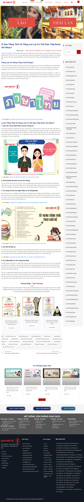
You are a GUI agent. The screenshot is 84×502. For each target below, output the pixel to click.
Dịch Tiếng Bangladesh (72, 230)
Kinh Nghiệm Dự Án (27, 462)
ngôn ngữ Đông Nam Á (26, 344)
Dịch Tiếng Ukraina (71, 168)
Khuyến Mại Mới (5, 463)
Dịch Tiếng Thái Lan (72, 102)
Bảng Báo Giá (25, 450)
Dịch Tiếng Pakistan (72, 212)
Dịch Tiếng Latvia (71, 264)
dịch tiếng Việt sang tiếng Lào (42, 338)
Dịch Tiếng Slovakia (72, 191)
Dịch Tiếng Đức (70, 93)
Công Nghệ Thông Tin (48, 455)
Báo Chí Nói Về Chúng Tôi (7, 456)
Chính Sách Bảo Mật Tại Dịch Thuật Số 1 (31, 471)
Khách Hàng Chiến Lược (27, 457)
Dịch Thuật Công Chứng (27, 446)
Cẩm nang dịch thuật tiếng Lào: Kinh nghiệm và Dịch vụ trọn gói (43, 50)
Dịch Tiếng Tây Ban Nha (73, 119)
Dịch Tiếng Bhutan (71, 234)
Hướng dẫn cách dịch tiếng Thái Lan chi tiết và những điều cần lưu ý (27, 257)
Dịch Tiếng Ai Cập (71, 238)
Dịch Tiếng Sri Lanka (72, 282)
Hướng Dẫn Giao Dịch (27, 452)
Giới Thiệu (4, 451)
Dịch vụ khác (48, 2)
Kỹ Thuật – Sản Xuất (48, 462)
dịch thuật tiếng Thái (36, 336)
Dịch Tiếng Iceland (71, 251)
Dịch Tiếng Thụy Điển (72, 142)
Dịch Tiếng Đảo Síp (71, 316)
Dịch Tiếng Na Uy (71, 182)
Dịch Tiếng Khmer (71, 204)
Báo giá (33, 1)
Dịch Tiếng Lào (70, 106)
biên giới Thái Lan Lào (10, 336)
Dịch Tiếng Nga (70, 97)
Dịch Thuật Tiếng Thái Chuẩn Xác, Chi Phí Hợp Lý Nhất (24, 177)
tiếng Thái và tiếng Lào (52, 344)
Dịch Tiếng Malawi (71, 303)
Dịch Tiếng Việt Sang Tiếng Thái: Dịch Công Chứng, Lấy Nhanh (26, 119)
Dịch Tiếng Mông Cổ (72, 208)
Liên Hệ (65, 2)
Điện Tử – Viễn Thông (48, 469)
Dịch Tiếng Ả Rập (71, 123)
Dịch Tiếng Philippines (72, 146)
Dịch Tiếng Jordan (71, 256)
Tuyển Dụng (4, 460)
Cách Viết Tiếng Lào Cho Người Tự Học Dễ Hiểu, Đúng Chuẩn (32, 389)
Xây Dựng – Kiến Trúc (48, 466)
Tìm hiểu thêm (11, 328)
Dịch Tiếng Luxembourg (73, 290)
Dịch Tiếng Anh (70, 67)
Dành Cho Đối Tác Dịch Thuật (28, 469)
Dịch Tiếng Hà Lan (71, 159)
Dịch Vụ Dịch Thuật (26, 443)
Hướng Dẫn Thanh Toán (27, 455)
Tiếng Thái (4, 53)
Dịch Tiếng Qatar (71, 321)
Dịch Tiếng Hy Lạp (71, 260)
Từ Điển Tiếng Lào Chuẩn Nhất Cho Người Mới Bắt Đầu (70, 389)
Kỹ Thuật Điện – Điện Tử (48, 473)
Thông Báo (4, 467)
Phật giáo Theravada (39, 344)
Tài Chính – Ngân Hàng (48, 471)
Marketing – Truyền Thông (47, 476)
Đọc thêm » (9, 395)
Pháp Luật (46, 446)
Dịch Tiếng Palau (71, 312)
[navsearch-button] (78, 2)
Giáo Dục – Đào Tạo (48, 464)
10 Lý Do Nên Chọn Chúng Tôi (28, 464)
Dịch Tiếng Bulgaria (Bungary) (71, 128)
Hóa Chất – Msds (47, 457)
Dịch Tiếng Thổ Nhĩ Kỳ (72, 186)
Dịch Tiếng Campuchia (72, 110)
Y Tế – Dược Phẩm (47, 459)
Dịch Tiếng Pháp (71, 88)
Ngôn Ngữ (58, 2)
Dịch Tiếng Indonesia (72, 150)
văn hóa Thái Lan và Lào (8, 346)
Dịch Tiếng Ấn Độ (71, 221)
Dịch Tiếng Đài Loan (72, 75)
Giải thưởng (4, 453)
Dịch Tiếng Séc (70, 137)
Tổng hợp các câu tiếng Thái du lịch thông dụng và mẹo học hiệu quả (27, 243)
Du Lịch (45, 443)
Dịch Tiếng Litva (71, 269)
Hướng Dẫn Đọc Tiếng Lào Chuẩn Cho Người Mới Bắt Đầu (51, 389)
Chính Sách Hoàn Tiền (27, 459)
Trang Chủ (24, 2)
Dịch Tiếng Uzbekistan (72, 217)
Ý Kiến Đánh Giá (5, 465)
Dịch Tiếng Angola (71, 243)
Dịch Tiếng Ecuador (72, 247)
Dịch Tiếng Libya (71, 286)
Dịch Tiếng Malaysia (72, 155)
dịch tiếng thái (14, 338)
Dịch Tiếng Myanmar (72, 163)
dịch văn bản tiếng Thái (28, 341)
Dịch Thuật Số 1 (46, 57)
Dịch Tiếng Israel (71, 195)
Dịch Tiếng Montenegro (72, 308)
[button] (42, 399)
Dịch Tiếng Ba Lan (71, 133)
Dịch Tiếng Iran (70, 199)
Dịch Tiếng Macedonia (72, 295)
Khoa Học (46, 448)
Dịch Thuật (40, 1)
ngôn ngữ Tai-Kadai (13, 344)
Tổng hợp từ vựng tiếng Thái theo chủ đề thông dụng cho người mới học (29, 202)
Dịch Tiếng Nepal (71, 225)
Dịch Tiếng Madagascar (72, 299)
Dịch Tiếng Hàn (70, 84)
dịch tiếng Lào (47, 336)
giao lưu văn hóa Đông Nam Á (43, 341)
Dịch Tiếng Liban (71, 277)
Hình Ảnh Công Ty (5, 458)
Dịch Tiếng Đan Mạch (72, 172)
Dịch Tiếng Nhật (71, 80)
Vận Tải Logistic (47, 452)
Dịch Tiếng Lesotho (71, 273)
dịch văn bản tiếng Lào (14, 341)
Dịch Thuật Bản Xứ (26, 448)
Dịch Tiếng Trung (71, 71)
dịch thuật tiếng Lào (23, 336)
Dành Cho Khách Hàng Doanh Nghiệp (30, 466)
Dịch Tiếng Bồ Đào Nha (72, 115)
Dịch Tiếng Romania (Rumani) (72, 177)
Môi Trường (46, 450)
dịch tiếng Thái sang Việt (26, 338)
